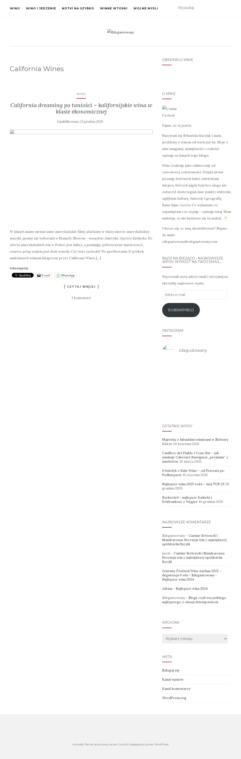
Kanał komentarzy (176, 688)
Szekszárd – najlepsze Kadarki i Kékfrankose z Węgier (187, 499)
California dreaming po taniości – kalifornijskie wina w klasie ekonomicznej (81, 108)
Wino (15, 8)
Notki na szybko (78, 8)
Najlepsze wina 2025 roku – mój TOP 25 (193, 484)
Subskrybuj (181, 310)
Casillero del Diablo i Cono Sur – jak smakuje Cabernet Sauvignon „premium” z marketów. (195, 457)
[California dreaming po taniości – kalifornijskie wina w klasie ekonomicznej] (81, 176)
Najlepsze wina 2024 (178, 579)
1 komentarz (81, 298)
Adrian (167, 588)
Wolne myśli (145, 8)
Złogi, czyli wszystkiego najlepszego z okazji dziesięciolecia (194, 600)
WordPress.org (174, 698)
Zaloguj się (170, 670)
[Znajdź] (228, 8)
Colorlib (123, 744)
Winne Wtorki (114, 8)
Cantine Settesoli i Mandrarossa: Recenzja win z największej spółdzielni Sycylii (194, 539)
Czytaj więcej (81, 286)
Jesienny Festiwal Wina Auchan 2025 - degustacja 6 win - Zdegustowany (191, 573)
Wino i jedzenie (41, 8)
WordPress (161, 744)
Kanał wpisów (173, 679)
